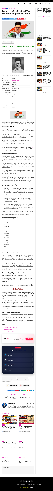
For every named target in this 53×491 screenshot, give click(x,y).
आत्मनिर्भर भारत (41, 3)
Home (8, 3)
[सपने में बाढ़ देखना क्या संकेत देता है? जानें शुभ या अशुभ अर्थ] (39, 39)
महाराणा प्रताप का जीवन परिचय (8, 329)
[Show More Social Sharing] (25, 19)
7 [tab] (44, 16)
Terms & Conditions (37, 484)
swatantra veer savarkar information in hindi (9, 378)
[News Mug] (3, 4)
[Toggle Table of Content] (12, 42)
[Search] (50, 4)
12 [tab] (49, 16)
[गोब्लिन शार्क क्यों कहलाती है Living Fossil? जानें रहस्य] (39, 44)
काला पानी (28, 176)
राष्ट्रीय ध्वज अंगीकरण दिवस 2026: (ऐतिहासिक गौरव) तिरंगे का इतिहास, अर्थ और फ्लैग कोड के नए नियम (47, 89)
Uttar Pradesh (31, 3)
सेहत (45, 3)
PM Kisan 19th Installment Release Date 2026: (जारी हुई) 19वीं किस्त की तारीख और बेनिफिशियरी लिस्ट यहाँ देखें (46, 50)
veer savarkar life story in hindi (7, 379)
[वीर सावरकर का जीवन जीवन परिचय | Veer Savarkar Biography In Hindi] (18, 30)
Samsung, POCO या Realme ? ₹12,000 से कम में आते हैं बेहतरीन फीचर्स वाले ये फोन (10, 397)
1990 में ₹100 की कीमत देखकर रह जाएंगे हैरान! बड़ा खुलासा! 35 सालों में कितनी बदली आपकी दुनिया (25, 427)
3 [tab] (40, 16)
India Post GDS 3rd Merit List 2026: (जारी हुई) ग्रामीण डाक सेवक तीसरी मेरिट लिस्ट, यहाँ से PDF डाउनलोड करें (47, 81)
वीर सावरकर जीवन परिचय (25, 379)
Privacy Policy (29, 484)
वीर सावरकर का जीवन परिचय (16, 379)
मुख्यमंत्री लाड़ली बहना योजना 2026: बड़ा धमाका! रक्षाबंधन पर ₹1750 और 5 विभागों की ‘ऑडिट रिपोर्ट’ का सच (9, 444)
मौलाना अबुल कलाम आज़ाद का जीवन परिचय (10, 327)
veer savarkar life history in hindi (22, 378)
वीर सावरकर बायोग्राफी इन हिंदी (6, 381)
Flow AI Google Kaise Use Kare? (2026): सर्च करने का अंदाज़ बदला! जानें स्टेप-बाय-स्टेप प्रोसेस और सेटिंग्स (47, 10)
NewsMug (31, 487)
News (19, 3)
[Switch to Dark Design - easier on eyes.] (49, 3)
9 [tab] (46, 16)
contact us (15, 3)
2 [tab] (39, 16)
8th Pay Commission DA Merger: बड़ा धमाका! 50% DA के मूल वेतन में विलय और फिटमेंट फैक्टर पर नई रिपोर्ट (26, 444)
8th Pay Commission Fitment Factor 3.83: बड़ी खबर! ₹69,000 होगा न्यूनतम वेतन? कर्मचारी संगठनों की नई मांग (9, 427)
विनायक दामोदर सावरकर (15, 80)
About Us (11, 3)
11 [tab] (48, 16)
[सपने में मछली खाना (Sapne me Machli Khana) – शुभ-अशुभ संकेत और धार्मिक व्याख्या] (39, 74)
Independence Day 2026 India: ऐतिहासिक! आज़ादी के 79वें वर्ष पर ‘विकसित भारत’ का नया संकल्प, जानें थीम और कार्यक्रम (25, 461)
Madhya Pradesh (24, 3)
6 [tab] (43, 16)
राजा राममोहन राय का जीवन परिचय (9, 331)
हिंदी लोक (36, 3)
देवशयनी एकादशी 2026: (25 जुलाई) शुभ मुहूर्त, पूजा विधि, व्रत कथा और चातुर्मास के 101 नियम (47, 67)
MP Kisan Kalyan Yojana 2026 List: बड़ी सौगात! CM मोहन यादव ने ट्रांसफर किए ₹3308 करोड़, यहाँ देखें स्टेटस (47, 59)
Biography (3, 8)
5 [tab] (42, 16)
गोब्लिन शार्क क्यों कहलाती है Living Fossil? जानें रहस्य (47, 44)
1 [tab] (38, 16)
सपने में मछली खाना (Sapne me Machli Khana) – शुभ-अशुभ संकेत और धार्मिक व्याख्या (47, 74)
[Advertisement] (44, 26)
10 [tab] (47, 16)
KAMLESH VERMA (12, 8)
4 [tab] (41, 16)
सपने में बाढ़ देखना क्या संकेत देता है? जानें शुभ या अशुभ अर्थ (47, 38)
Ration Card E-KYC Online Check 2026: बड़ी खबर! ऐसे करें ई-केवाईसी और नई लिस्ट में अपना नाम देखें (9, 460)
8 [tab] (45, 16)
